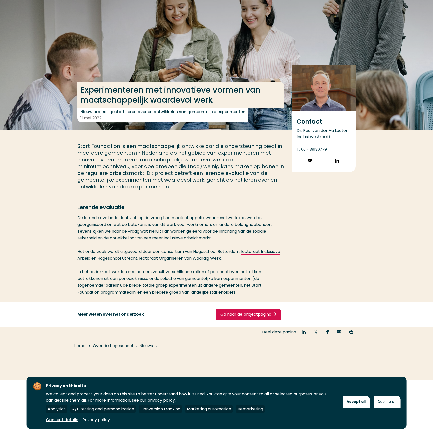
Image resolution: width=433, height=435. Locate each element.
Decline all (387, 401)
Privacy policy (96, 420)
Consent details (62, 420)
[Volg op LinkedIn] (337, 161)
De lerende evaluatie (97, 218)
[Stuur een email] (310, 161)
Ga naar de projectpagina (245, 314)
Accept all (356, 401)
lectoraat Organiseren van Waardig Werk (180, 258)
